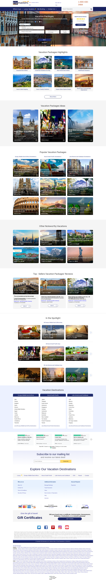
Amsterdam (49, 561)
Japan (43, 399)
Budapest (19, 563)
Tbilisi (69, 572)
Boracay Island (78, 562)
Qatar (19, 557)
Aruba (52, 548)
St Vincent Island (41, 572)
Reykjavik (75, 569)
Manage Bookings (48, 485)
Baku (32, 562)
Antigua (73, 561)
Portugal (91, 555)
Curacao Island (70, 563)
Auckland (28, 562)
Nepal (33, 555)
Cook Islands (83, 550)
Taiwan (43, 422)
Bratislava (83, 562)
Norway (64, 555)
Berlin (59, 562)
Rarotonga (64, 569)
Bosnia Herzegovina (24, 550)
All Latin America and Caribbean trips (53, 365)
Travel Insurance (48, 487)
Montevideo (81, 567)
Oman (67, 555)
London (73, 566)
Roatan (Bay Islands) (17, 570)
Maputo (46, 567)
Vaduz (42, 573)
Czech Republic (27, 551)
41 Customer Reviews (74, 136)
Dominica (37, 551)
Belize (84, 548)
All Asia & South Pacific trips (53, 344)
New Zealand (45, 417)
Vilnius (64, 573)
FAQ (45, 495)
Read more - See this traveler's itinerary (23, 301)
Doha (81, 563)
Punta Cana (58, 569)
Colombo (59, 563)
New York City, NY (30, 569)
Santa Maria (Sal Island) (51, 570)
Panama (71, 555)
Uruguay (71, 422)
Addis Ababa (25, 561)
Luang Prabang (78, 566)
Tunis (29, 573)
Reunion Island (70, 569)
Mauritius (80, 554)
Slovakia (62, 557)
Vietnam (44, 409)
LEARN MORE (81, 24)
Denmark (33, 551)
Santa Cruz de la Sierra (41, 570)
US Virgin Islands (73, 421)
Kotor (40, 566)
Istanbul (28, 566)
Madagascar (59, 554)
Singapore (44, 407)
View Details (25, 140)
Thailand (44, 401)
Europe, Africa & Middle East (22, 547)
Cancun (32, 563)
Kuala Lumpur (48, 566)
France (16, 401)
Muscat (86, 567)
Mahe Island (30, 567)
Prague (50, 569)
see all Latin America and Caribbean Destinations (80, 425)
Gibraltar (26, 552)
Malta (72, 554)
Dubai (91, 563)
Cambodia (44, 411)
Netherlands (38, 555)
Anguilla (30, 548)
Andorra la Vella (55, 561)
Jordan (16, 415)
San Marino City (32, 570)
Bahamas (71, 419)
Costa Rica (71, 407)
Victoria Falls (56, 573)
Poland (87, 555)
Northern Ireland (59, 555)
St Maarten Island (33, 572)
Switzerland (48, 558)
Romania (27, 557)
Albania (19, 548)
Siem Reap (70, 570)
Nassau (24, 569)
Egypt (15, 411)
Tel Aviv (72, 572)
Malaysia (44, 413)
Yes (37, 21)
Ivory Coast (84, 552)
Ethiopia (65, 551)
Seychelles (52, 557)
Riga (79, 569)
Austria (59, 548)
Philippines (83, 555)
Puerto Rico (72, 415)
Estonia (61, 551)
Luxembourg (45, 554)
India (67, 552)
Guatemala (42, 552)
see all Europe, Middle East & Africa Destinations (25, 425)
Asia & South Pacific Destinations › (53, 156)
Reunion (23, 557)
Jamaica (71, 417)
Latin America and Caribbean (80, 395)
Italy (15, 399)
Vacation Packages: (17, 545)
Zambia (38, 559)
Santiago (58, 570)
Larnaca (58, 566)
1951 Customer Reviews (20, 136)
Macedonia (54, 554)
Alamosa (30, 561)
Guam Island (74, 565)
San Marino (36, 557)
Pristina (54, 569)
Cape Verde (60, 550)
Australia (44, 415)
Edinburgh (23, 565)
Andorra (26, 548)
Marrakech (51, 567)
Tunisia (67, 558)
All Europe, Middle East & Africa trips (53, 322)
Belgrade (56, 562)
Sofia (84, 570)
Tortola (25, 573)
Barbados (77, 548)
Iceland (63, 552)
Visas (45, 490)
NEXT (44, 40)
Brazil (70, 409)
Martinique (76, 554)
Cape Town (37, 563)
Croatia (14, 551)
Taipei (62, 572)
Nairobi (21, 569)
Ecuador (50, 551)
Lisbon (62, 566)
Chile (71, 550)
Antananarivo (68, 561)
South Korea (45, 403)
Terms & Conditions (22, 490)
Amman (45, 561)
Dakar (75, 563)
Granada (55, 565)
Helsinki (79, 565)
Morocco (16, 417)
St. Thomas (47, 572)
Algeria (23, 548)
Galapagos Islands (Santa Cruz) (41, 565)
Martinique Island (56, 567)
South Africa (17, 419)
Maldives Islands (36, 567)
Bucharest (15, 563)
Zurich (75, 573)
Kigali (37, 566)
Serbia (48, 557)
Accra (21, 561)
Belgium (81, 548)
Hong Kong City (16, 566)
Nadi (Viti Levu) (16, 569)
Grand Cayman (61, 565)
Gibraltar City (50, 565)
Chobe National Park (52, 563)
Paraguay (75, 555)
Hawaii (80, 475)
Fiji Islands (44, 419)
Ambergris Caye (39, 561)
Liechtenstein (35, 554)
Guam (37, 552)
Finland (79, 551)
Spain (15, 405)
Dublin (14, 565)
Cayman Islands (66, 550)
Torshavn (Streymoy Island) (18, 573)
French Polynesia (46, 421)
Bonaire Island (71, 562)
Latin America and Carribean (43, 547)
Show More (53, 96)
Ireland (74, 552)
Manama (42, 567)
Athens (24, 562)
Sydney (56, 572)
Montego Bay (76, 567)
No (41, 21)
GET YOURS (69, 519)
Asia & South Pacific (53, 395)
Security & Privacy (22, 492)
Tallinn (65, 572)
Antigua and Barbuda (37, 548)
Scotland (40, 557)
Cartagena (45, 563)
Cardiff (41, 563)
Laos (27, 554)
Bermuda (88, 548)
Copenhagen (64, 563)
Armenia (48, 548)
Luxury (19, 475)
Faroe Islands (70, 551)
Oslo (36, 569)
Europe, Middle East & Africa (26, 395)
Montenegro (15, 555)
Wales (35, 559)
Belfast (52, 562)
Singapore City (76, 570)
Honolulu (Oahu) (23, 566)
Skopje (81, 570)
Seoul (66, 570)
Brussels (87, 562)
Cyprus (22, 551)
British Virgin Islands (40, 550)
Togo (64, 558)
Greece (16, 407)
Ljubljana (66, 566)
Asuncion (20, 562)
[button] (90, 332)
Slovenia (66, 557)
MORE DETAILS (25, 175)
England (16, 403)
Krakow (43, 566)
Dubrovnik (18, 565)
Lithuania (40, 554)
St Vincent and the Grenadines (35, 558)
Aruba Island (15, 562)
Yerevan (68, 573)
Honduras (50, 552)
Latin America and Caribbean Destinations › (80, 156)
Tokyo (79, 572)
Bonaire (17, 550)
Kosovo (24, 554)
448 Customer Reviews (47, 136)
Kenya (21, 554)
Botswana (31, 550)
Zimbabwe (17, 421)
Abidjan (17, 561)
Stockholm (52, 572)
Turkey (71, 558)
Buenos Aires (24, 563)
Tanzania (16, 422)
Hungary (59, 552)
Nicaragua (49, 555)
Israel (15, 413)
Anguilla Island (62, 561)
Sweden (43, 558)
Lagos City (54, 566)
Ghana (22, 552)
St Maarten (26, 558)
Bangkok (37, 562)
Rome (23, 570)
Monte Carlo (70, 567)
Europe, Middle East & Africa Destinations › (26, 156)
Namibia (30, 555)
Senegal (44, 557)
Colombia (71, 411)
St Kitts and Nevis (16, 558)
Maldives (68, 554)
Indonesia (44, 405)
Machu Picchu (21, 567)
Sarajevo (62, 570)
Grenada (34, 552)
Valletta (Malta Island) (48, 573)
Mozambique (25, 555)
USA (70, 399)
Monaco (88, 554)
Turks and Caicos (76, 558)
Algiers (34, 561)
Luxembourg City (89, 566)
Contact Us (20, 487)
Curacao (18, 551)
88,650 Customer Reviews (81, 16)
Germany (18, 552)
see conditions (51, 507)
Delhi (78, 563)
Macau (49, 554)
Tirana (75, 572)
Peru (70, 413)
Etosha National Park (30, 565)
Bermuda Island (64, 562)
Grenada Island (68, 565)
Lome (70, 566)
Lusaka (83, 566)
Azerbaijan (64, 548)
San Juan (27, 570)
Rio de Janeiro (83, 569)
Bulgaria (47, 550)
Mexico (70, 401)
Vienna (60, 573)
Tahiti (60, 572)
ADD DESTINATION (24, 36)
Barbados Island (43, 562)
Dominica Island (86, 563)
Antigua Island (78, 561)
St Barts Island (89, 570)
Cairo (29, 563)
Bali (34, 562)
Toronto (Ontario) (84, 572)
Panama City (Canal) (41, 569)
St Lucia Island (26, 572)
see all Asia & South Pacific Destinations (51, 425)
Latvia (30, 554)
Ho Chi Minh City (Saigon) (86, 565)
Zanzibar (72, 573)
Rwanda (31, 557)
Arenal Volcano (85, 561)
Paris (47, 569)
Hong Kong (55, 552)
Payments (73, 485)
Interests (46, 498)
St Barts (88, 557)
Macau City (15, 567)
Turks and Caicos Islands (36, 573)
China (74, 550)
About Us (20, 485)
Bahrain (72, 548)
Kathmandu (33, 566)
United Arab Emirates (19, 409)
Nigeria (53, 555)
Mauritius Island (64, 567)
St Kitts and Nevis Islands (18, 572)
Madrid (25, 567)
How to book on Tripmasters (50, 492)
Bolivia (14, 550)
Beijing (48, 562)
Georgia (14, 552)
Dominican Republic (44, 551)
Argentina (71, 405)
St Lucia (22, 558)
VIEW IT (26, 306)
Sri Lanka (84, 557)
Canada (70, 403)
